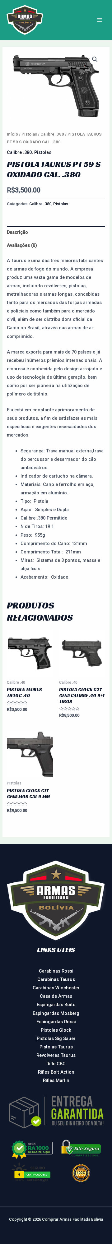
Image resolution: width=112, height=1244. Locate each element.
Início (12, 134)
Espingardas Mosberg (56, 1013)
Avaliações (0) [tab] (22, 245)
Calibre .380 (52, 134)
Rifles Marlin (56, 1080)
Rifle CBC (56, 1063)
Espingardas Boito (56, 1004)
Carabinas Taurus (56, 979)
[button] (94, 59)
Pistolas (29, 134)
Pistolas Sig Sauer (56, 1038)
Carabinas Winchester (56, 988)
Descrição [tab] (17, 232)
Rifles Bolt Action (56, 1072)
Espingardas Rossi (56, 1021)
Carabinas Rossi (56, 971)
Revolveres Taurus (56, 1055)
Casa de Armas (56, 996)
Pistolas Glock (56, 1030)
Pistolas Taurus (56, 1047)
